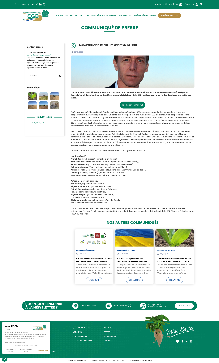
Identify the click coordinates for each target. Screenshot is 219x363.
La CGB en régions (96, 15)
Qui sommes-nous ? (63, 15)
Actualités (80, 15)
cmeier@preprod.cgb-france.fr (39, 55)
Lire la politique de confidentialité (15, 342)
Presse (153, 15)
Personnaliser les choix (26, 350)
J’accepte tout (42, 350)
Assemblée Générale (138, 15)
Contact (108, 341)
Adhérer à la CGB (169, 15)
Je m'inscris (184, 306)
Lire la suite (94, 280)
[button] (5, 359)
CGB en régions (80, 336)
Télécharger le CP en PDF (132, 105)
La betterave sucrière (116, 15)
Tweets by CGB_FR (35, 123)
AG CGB (107, 328)
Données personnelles (117, 360)
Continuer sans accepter (10, 350)
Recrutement (110, 336)
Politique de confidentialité (76, 360)
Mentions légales (98, 360)
